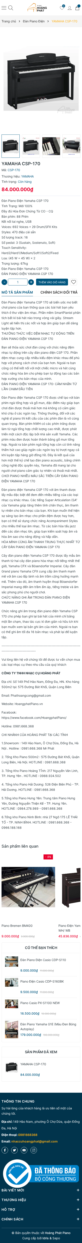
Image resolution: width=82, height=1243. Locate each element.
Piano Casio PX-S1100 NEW (40, 1003)
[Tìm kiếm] (10, 7)
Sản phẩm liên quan (20, 846)
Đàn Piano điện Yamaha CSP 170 (25, 302)
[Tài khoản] (69, 7)
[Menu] (4, 7)
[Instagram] (33, 1150)
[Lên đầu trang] (77, 1224)
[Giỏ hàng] (77, 7)
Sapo (56, 1238)
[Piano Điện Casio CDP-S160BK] (11, 982)
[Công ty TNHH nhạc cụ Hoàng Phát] (37, 7)
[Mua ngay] (22, 887)
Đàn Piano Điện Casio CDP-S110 (43, 960)
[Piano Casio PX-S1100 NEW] (11, 1003)
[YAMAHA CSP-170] (11, 1067)
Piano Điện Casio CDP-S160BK (42, 981)
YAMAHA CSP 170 (40, 339)
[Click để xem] (41, 80)
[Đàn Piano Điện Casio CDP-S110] (11, 961)
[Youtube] (24, 1150)
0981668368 (27, 1135)
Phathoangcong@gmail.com (31, 695)
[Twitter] (14, 1150)
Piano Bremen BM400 (17, 925)
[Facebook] (5, 1150)
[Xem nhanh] (28, 887)
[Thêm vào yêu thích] (73, 282)
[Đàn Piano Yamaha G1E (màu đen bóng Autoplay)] (11, 1029)
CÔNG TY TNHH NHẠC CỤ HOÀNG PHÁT (31, 673)
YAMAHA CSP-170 (33, 1064)
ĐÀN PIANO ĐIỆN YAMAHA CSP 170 (27, 384)
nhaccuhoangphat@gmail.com (34, 1141)
